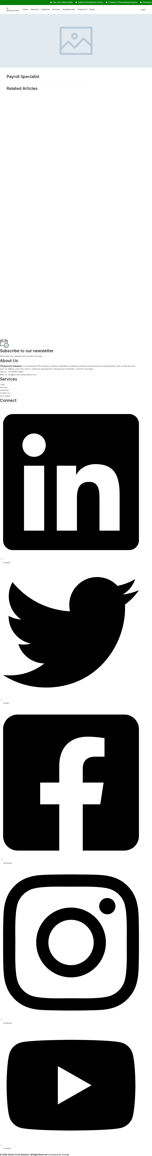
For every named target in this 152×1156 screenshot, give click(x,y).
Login (142, 9)
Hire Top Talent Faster (50, 2)
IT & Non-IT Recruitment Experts (110, 2)
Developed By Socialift (58, 1154)
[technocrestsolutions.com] (13, 9)
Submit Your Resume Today (78, 2)
